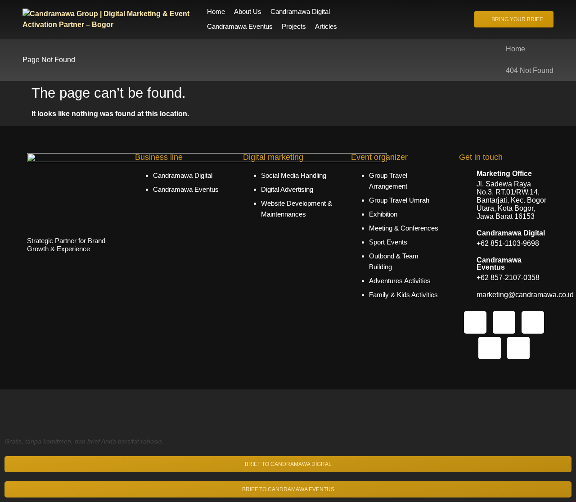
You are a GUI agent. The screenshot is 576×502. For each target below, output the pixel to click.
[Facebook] (533, 322)
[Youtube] (518, 348)
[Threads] (489, 348)
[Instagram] (475, 322)
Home (515, 49)
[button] (305, 12)
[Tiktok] (504, 322)
